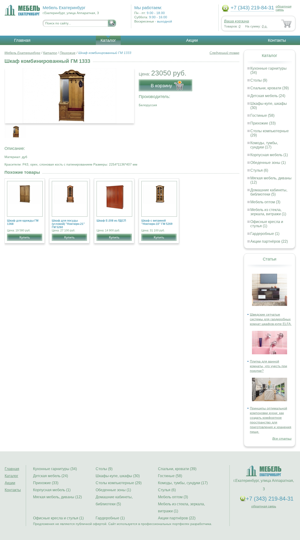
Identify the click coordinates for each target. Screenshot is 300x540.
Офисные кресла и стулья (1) (266, 224)
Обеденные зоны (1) (268, 163)
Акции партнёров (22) (269, 241)
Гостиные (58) (262, 115)
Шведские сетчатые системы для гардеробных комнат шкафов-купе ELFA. (271, 319)
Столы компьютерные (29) (119, 483)
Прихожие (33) (263, 123)
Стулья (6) (259, 170)
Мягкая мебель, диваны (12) (57, 497)
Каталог (108, 40)
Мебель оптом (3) (265, 202)
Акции (192, 40)
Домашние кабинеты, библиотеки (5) (268, 192)
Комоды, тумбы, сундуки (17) (264, 145)
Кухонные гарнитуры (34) (55, 469)
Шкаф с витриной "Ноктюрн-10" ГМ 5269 (156, 222)
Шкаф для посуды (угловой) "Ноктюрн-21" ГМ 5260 (68, 224)
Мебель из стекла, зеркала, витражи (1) (268, 212)
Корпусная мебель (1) (269, 155)
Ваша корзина (236, 21)
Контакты (277, 40)
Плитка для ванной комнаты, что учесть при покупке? (268, 366)
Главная (22, 40)
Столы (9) (258, 80)
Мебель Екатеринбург (22, 53)
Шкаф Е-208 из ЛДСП (111, 220)
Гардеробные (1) (264, 234)
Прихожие (67, 53)
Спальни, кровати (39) (269, 88)
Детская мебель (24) (267, 96)
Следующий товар (224, 53)
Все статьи (282, 438)
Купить (24, 237)
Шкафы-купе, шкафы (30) (118, 476)
